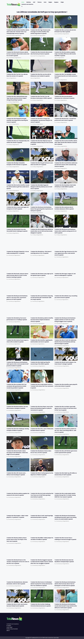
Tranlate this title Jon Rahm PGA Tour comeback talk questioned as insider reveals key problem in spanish (17, 386)
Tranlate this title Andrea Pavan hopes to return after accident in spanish (17, 341)
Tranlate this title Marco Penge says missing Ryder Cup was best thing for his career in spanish (41, 120)
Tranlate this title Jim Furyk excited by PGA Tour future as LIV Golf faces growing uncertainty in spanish (42, 495)
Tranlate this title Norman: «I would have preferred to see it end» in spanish (65, 119)
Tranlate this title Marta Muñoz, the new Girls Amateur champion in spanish (17, 407)
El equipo (9, 625)
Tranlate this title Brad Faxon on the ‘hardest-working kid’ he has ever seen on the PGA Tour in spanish (18, 561)
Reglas (50, 2)
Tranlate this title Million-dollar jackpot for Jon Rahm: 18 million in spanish (42, 538)
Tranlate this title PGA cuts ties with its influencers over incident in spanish (41, 75)
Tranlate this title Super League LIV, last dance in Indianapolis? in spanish (65, 274)
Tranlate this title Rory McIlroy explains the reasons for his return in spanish (18, 494)
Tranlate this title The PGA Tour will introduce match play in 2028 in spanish (41, 97)
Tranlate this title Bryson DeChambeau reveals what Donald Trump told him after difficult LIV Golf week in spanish (66, 606)
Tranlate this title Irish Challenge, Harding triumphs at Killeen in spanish (18, 429)
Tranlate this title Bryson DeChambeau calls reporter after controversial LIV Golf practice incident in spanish (17, 364)
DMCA (8, 630)
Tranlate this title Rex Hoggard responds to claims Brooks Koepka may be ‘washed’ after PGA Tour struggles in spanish (42, 561)
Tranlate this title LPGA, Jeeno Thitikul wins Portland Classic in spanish (42, 429)
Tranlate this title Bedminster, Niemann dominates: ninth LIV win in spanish (17, 582)
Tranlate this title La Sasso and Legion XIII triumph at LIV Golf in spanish (18, 208)
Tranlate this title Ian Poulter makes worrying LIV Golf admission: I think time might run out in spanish (17, 452)
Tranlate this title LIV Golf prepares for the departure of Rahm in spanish (42, 473)
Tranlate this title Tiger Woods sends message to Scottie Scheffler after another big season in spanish (40, 31)
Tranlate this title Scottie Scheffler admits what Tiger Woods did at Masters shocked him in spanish (66, 142)
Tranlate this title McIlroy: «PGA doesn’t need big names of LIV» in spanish (41, 252)
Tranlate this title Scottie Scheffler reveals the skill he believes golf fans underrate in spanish (18, 186)
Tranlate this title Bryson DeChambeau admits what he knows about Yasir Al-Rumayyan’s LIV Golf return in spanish (65, 583)
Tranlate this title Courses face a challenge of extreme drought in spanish (65, 538)
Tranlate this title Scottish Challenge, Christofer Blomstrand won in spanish (41, 605)
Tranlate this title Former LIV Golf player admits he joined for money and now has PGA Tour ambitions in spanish (41, 583)
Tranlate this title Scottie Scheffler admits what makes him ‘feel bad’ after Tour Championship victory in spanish (18, 31)
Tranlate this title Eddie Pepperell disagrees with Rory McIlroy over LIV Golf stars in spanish (41, 186)
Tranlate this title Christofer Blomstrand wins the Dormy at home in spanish (41, 53)
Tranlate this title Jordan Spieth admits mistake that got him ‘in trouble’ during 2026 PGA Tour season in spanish (65, 495)
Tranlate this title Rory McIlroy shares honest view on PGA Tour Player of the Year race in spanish (17, 539)
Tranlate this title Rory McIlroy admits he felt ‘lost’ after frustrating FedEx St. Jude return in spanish (65, 430)
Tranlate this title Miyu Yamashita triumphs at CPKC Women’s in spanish (17, 163)
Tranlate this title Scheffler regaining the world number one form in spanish (41, 341)
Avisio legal (9, 627)
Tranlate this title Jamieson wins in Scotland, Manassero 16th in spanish (64, 208)
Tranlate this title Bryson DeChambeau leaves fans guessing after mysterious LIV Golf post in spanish (42, 209)
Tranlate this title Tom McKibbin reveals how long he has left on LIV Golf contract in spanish (66, 76)
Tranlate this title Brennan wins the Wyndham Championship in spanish (64, 560)
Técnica (39, 2)
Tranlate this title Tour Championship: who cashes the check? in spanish (18, 141)
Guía (45, 2)
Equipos (56, 2)
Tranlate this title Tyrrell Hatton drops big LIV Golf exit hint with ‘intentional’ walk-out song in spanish (42, 297)
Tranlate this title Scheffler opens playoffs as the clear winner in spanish (66, 385)
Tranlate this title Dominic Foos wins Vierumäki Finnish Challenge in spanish (17, 230)
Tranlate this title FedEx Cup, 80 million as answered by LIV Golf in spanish (66, 473)
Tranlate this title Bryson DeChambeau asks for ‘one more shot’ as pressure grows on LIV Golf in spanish (17, 297)
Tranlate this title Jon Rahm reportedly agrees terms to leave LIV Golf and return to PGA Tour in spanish (66, 408)
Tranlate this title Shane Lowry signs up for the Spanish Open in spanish (42, 274)
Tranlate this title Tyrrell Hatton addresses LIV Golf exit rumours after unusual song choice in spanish (66, 164)
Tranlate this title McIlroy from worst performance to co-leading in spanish (17, 318)
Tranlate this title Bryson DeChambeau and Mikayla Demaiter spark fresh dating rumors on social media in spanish (65, 517)
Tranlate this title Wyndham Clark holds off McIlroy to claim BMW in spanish (65, 185)
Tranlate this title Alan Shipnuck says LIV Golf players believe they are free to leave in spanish (42, 142)
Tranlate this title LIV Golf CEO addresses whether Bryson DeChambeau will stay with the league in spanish (65, 341)
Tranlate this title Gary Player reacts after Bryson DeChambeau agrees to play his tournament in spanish (42, 408)
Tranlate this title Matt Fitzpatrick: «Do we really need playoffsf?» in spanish (18, 252)
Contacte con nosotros (13, 624)
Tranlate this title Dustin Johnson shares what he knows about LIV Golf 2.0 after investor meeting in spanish (17, 275)
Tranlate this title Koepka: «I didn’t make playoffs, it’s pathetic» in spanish (17, 516)
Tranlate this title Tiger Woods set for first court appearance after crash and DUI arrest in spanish (66, 253)
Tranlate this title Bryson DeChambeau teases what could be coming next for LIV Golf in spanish (65, 231)
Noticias (28, 2)
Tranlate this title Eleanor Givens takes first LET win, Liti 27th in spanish (41, 451)
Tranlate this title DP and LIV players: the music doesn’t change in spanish (65, 363)
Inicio (22, 2)
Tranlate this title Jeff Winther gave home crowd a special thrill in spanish (66, 451)
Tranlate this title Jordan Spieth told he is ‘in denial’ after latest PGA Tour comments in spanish (42, 386)
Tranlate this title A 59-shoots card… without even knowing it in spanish (16, 473)
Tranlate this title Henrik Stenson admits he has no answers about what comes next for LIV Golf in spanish (18, 53)
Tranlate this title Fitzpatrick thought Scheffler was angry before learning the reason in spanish (17, 120)
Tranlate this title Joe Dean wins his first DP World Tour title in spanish (65, 30)
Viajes (62, 2)
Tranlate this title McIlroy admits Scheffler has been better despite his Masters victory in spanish (42, 319)
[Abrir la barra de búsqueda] (22, 6)
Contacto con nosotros (27, 4)
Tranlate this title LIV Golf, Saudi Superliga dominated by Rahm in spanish (42, 516)
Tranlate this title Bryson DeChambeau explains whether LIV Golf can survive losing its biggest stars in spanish (65, 319)
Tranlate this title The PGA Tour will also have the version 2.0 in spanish (17, 75)
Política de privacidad (12, 629)
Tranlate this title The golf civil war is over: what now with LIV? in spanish (42, 163)
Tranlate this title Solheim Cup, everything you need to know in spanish (66, 296)
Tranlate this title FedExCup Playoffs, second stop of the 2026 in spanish (40, 363)
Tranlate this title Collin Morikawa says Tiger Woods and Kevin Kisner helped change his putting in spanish (17, 98)
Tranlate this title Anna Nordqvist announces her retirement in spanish (64, 97)
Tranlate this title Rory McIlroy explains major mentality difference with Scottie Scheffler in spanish (65, 53)
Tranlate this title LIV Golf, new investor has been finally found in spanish (17, 605)
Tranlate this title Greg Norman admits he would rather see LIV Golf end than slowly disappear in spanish (42, 231)
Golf (34, 2)
